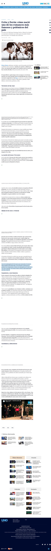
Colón (24, 7)
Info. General (32, 7)
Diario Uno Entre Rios (16, 520)
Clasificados (45, 7)
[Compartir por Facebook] (50, 20)
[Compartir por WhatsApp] (50, 25)
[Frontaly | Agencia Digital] (9, 549)
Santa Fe (12, 7)
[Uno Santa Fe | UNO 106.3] (45, 3)
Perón (13, 19)
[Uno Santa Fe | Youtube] (50, 544)
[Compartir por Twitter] (50, 23)
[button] (2, 3)
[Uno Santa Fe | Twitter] (45, 544)
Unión (27, 7)
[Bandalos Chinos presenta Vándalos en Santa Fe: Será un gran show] (33, 508)
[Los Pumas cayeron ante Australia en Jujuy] (41, 72)
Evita (2, 65)
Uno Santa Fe (3, 19)
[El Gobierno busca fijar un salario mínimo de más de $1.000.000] (8, 443)
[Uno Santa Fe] (25, 3)
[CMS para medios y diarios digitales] (3, 548)
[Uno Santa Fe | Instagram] (48, 544)
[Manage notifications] (48, 549)
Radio (26, 519)
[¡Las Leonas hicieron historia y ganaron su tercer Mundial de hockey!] (33, 472)
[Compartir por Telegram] (50, 28)
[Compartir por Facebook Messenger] (50, 30)
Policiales (17, 7)
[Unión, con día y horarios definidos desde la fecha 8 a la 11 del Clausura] (33, 476)
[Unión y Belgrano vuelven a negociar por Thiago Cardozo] (33, 481)
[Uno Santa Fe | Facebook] (43, 544)
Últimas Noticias (6, 7)
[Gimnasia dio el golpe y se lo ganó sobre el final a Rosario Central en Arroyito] (41, 68)
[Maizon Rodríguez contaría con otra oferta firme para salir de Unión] (33, 467)
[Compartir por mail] (50, 33)
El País (9, 19)
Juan (16, 78)
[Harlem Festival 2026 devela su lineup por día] (33, 493)
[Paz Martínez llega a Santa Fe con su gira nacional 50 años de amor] (33, 503)
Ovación (21, 7)
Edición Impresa (39, 7)
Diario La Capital (15, 519)
